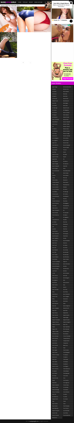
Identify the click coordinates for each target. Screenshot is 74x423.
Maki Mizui (54, 287)
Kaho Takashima (55, 233)
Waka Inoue (65, 345)
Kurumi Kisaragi (55, 268)
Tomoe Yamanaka (66, 336)
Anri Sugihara (55, 140)
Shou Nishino (65, 333)
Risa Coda (65, 221)
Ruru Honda (65, 249)
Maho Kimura (55, 275)
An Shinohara (55, 131)
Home (19, 2)
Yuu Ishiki (65, 396)
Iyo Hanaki (54, 221)
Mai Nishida (54, 282)
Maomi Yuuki (54, 301)
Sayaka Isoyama (66, 315)
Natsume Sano (66, 128)
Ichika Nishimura (55, 219)
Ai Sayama (54, 96)
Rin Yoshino (65, 194)
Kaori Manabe (55, 249)
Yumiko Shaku (66, 385)
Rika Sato (65, 187)
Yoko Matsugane (66, 352)
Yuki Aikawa (65, 361)
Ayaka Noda (54, 159)
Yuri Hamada (65, 387)
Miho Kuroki (54, 340)
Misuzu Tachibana (55, 392)
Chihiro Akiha (55, 180)
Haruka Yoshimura (56, 201)
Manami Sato (54, 296)
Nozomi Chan (65, 142)
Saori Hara (65, 289)
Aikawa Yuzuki (55, 100)
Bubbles (54, 175)
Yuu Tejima (65, 398)
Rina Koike (65, 201)
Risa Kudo (65, 226)
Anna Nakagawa (55, 138)
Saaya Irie (65, 261)
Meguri (53, 326)
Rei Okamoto (65, 163)
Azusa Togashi (55, 168)
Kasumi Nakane (55, 256)
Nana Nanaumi (66, 100)
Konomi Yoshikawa (56, 261)
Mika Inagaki (54, 350)
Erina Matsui (54, 191)
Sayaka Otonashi (66, 319)
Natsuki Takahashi (66, 121)
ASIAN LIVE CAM (38, 2)
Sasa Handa (65, 301)
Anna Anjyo (54, 133)
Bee (53, 173)
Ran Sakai (65, 154)
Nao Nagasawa (66, 110)
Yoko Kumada (66, 350)
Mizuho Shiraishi (55, 415)
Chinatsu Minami (55, 182)
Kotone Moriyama (55, 266)
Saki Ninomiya (66, 268)
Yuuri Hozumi (66, 408)
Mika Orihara (54, 352)
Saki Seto (65, 270)
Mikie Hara (54, 359)
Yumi (64, 378)
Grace (53, 198)
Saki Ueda (65, 275)
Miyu (53, 401)
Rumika (64, 238)
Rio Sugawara (65, 217)
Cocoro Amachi (55, 187)
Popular (25, 2)
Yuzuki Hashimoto (66, 415)
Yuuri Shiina (65, 412)
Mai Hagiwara (55, 280)
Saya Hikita (65, 310)
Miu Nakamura (55, 396)
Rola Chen (65, 228)
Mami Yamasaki (55, 289)
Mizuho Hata (54, 412)
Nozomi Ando (66, 140)
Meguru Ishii (54, 329)
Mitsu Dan (54, 394)
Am (53, 126)
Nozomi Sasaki (66, 147)
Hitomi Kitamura (55, 215)
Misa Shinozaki (55, 378)
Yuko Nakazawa (66, 373)
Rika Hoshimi (65, 182)
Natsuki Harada (66, 117)
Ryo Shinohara (66, 256)
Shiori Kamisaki (66, 329)
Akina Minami (55, 121)
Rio (63, 210)
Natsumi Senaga (66, 133)
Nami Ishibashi (66, 91)
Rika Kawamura (66, 184)
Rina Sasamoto (66, 205)
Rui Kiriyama (65, 233)
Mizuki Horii (54, 417)
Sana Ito (64, 287)
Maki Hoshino (55, 284)
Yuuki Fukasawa (66, 405)
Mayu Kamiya (55, 312)
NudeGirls (8, 2)
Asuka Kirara (54, 147)
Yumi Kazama (66, 380)
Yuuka (64, 401)
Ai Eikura (54, 89)
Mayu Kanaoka (55, 315)
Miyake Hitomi (55, 398)
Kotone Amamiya (55, 263)
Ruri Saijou (65, 245)
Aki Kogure (54, 114)
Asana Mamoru (55, 145)
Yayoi (64, 347)
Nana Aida (65, 93)
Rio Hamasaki (65, 212)
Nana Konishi (65, 98)
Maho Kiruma (55, 277)
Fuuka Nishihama (55, 196)
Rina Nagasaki (65, 203)
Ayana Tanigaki (55, 163)
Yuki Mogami (65, 366)
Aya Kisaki (54, 152)
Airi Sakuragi (54, 107)
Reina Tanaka (65, 173)
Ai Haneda (54, 91)
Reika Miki (65, 166)
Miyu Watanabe (55, 408)
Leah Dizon (54, 270)
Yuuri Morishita (66, 410)
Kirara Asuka (54, 259)
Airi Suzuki (54, 110)
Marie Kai (54, 305)
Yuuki (64, 403)
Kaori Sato (54, 252)
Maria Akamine (55, 303)
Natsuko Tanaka (66, 124)
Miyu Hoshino (55, 403)
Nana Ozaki (65, 105)
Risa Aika (65, 219)
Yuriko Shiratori (66, 392)
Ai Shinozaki (54, 98)
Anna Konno (54, 135)
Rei (63, 159)
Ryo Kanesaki (65, 252)
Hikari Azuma (55, 208)
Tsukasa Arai (65, 343)
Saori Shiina (65, 291)
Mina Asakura (55, 364)
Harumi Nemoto (55, 203)
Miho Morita (54, 343)
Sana (64, 284)
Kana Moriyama (55, 235)
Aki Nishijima (54, 117)
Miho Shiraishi (55, 345)
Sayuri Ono (65, 324)
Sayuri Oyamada (66, 326)
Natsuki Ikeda (65, 119)
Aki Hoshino (54, 112)
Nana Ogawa (65, 103)
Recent (31, 2)
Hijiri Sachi (54, 205)
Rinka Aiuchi (65, 208)
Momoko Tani (66, 89)
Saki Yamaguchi (66, 277)
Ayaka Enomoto (55, 154)
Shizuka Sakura (66, 331)
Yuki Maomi (65, 364)
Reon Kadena (65, 175)
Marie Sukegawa (55, 308)
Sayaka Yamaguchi (66, 322)
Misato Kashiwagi (55, 389)
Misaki (53, 380)
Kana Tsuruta (54, 240)
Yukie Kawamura (66, 368)
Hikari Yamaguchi (55, 210)
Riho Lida (65, 177)
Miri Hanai (54, 375)
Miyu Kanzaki (54, 405)
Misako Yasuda (55, 387)
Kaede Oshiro (55, 231)
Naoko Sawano (66, 114)
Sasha (64, 303)
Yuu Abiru (65, 394)
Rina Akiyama (65, 196)
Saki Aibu (65, 266)
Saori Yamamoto (66, 294)
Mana (53, 291)
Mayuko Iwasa (55, 317)
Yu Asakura (65, 357)
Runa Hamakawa (66, 240)
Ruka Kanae (65, 235)
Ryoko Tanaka (66, 259)
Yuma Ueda (65, 375)
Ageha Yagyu (54, 86)
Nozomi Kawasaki (66, 145)
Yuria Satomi (65, 389)
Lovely (53, 273)
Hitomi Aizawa (55, 212)
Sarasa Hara (65, 298)
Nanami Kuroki (66, 107)
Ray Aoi (64, 156)
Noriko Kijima (65, 138)
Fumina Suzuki (55, 194)
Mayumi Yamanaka (56, 319)
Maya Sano (54, 310)
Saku (64, 280)
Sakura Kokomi (66, 282)
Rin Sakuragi (65, 191)
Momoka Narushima (67, 86)
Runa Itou (65, 242)
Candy (53, 177)
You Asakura (65, 354)
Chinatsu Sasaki (55, 184)
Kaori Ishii (54, 247)
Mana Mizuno (55, 294)
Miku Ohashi (54, 361)
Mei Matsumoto (55, 333)
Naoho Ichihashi (66, 112)
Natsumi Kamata (66, 131)
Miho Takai (54, 347)
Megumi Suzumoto (56, 324)
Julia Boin (54, 228)
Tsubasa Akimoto (66, 338)
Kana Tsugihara (55, 238)
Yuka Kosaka (65, 359)
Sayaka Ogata (65, 317)
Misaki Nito (54, 382)
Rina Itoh (65, 198)
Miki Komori (54, 357)
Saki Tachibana (66, 273)
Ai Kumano (54, 93)
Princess (64, 149)
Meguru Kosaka (55, 331)
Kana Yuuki (54, 245)
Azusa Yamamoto (55, 170)
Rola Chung (65, 231)
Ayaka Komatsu (55, 156)
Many (53, 298)
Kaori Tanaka (54, 254)
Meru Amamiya (55, 336)
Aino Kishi (54, 103)
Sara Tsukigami (66, 296)
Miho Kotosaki (55, 338)
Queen (64, 152)
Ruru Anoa (65, 247)
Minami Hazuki (55, 366)
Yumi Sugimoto (66, 382)
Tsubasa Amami (66, 340)
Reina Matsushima (66, 170)
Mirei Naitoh (54, 373)
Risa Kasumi (65, 224)
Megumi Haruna (55, 322)
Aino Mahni (54, 105)
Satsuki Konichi (66, 308)
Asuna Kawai (54, 149)
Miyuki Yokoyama (55, 410)
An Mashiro (54, 128)
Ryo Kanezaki (65, 254)
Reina (64, 168)
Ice (53, 217)
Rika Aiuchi (65, 180)
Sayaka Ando (65, 312)
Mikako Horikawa (55, 354)
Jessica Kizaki (54, 224)
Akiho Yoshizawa (55, 119)
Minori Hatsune (55, 368)
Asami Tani (54, 142)
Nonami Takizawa (66, 135)
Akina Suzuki (54, 124)
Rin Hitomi (65, 189)
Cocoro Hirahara (55, 189)
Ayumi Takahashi (55, 166)
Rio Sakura (65, 215)
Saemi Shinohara (66, 263)
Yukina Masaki (66, 371)
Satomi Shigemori (66, 305)
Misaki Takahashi (55, 385)
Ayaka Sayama (55, 161)
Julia (53, 226)
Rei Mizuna (65, 161)
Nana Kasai (65, 96)
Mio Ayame (54, 371)
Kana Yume (54, 242)
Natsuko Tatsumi (66, 126)
